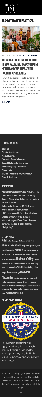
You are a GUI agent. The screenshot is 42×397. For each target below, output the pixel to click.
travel (31, 289)
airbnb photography (13, 241)
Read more (6, 102)
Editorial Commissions (10, 152)
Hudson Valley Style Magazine (26, 55)
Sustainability (26, 289)
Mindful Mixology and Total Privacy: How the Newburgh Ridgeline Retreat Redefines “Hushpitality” (19, 224)
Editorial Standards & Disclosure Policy (17, 173)
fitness (16, 254)
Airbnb (4, 240)
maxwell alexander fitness (20, 278)
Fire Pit (12, 254)
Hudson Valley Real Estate (20, 263)
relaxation (28, 286)
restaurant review (35, 286)
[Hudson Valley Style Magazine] (11, 7)
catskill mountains (8, 250)
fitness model (21, 254)
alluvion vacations (11, 245)
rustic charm (5, 289)
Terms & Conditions (9, 177)
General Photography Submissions (15, 162)
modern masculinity (17, 282)
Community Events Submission (13, 159)
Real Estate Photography (18, 285)
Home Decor (12, 259)
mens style (29, 278)
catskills (19, 250)
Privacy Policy (7, 169)
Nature (25, 282)
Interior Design (15, 272)
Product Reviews (8, 155)
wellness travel (18, 292)
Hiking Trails (5, 259)
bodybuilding (26, 245)
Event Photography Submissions (14, 166)
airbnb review (22, 241)
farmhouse (7, 254)
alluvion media (30, 240)
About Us (5, 148)
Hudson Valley (25, 258)
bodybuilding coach (35, 246)
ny (28, 281)
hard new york (29, 254)
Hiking (35, 254)
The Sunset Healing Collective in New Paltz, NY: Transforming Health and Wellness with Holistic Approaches (20, 67)
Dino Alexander (28, 250)
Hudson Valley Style (13, 267)
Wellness (9, 292)
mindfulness (9, 282)
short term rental (15, 288)
